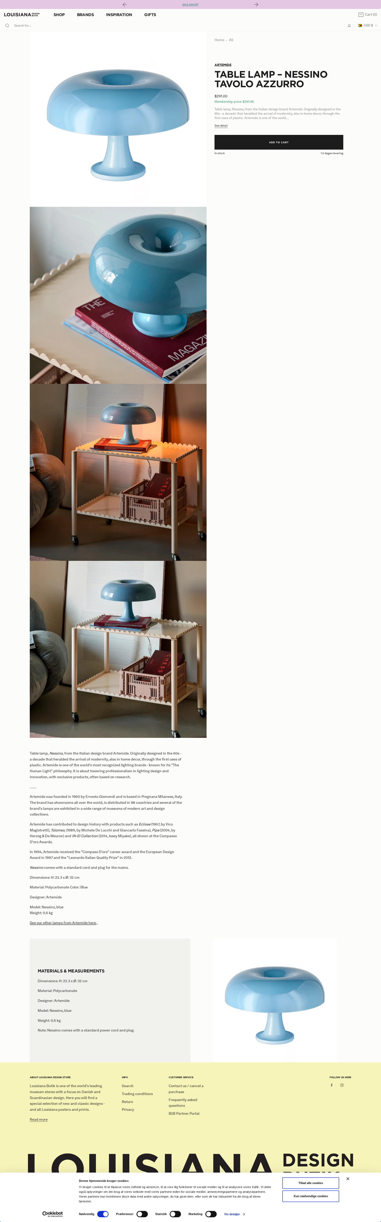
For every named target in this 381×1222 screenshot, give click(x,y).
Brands (85, 14)
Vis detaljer (232, 1214)
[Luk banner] (347, 1178)
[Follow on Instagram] (342, 1085)
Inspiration (119, 14)
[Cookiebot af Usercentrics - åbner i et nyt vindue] (52, 1214)
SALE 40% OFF (190, 4)
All (231, 40)
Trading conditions (137, 1094)
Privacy (128, 1109)
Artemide (223, 65)
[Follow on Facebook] (332, 1085)
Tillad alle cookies (310, 1183)
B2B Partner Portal (184, 1113)
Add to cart (279, 142)
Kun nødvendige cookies (311, 1196)
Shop (59, 14)
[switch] (142, 1214)
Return (127, 1102)
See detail (221, 125)
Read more (39, 1119)
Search (128, 1086)
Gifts (150, 14)
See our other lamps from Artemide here (63, 923)
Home (219, 40)
